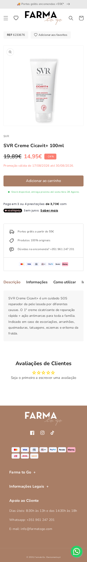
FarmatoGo (40, 557)
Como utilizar (64, 282)
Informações (37, 282)
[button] (6, 18)
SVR (6, 136)
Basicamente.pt (53, 557)
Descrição (11, 282)
